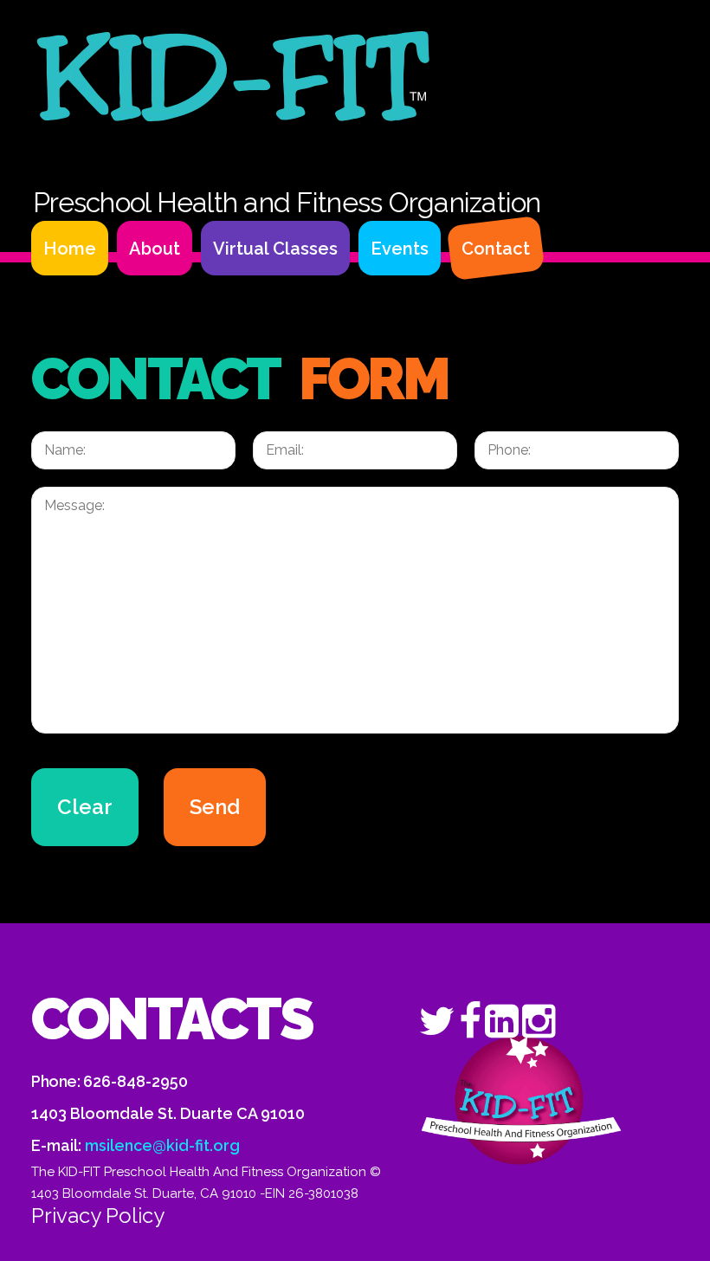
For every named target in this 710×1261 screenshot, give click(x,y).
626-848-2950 (135, 1081)
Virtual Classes (275, 248)
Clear (85, 806)
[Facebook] (470, 1020)
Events (400, 248)
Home (69, 248)
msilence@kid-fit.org (162, 1145)
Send (215, 806)
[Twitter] (437, 1020)
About (154, 248)
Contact (496, 248)
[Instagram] (539, 1020)
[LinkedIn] (502, 1020)
